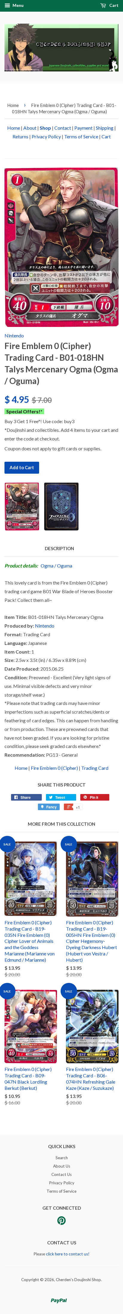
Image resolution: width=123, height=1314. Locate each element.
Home (13, 105)
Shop (45, 128)
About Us (61, 1166)
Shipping (104, 128)
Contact (62, 128)
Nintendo (14, 335)
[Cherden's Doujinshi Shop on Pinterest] (61, 1222)
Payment (83, 128)
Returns (20, 136)
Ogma (47, 565)
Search (62, 1157)
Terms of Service (81, 136)
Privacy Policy (46, 136)
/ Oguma (63, 565)
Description (59, 548)
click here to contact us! (68, 1254)
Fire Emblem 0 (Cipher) (54, 768)
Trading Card (94, 768)
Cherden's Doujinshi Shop (78, 1279)
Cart (113, 5)
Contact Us (61, 1174)
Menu (18, 5)
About (29, 128)
